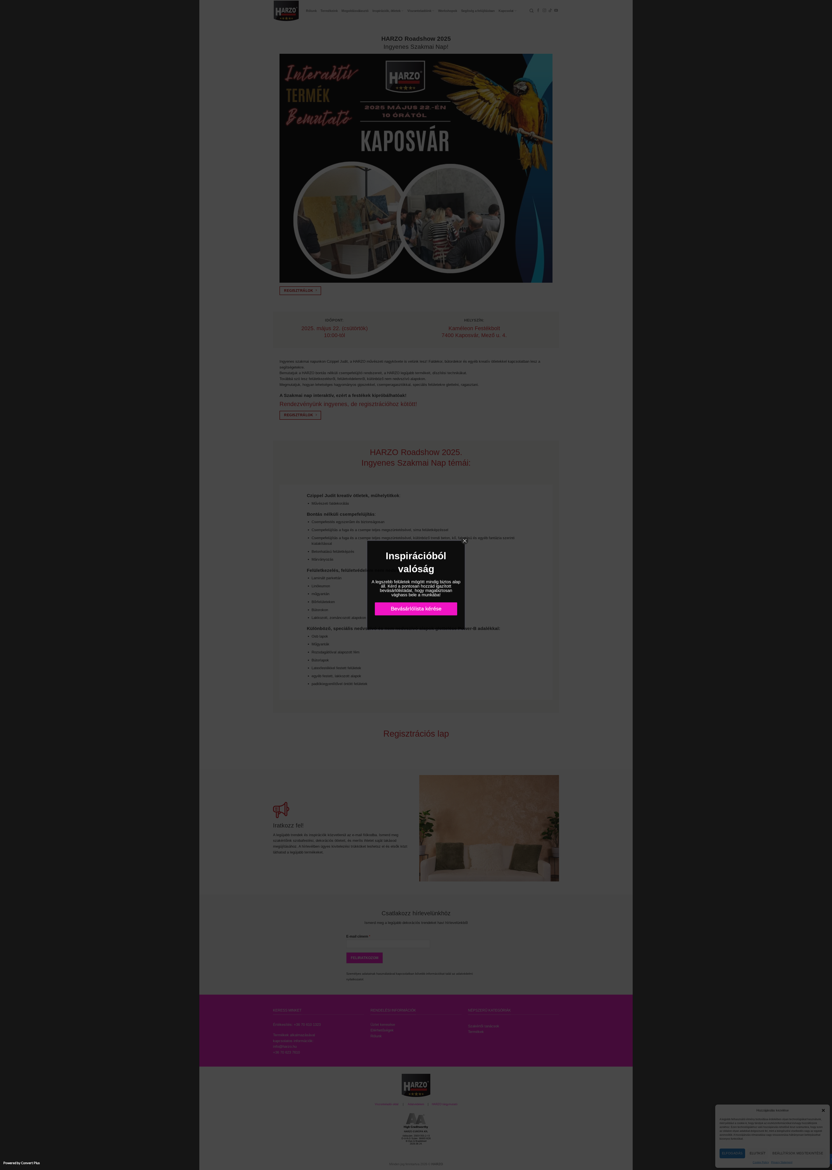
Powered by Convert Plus (21, 1163)
